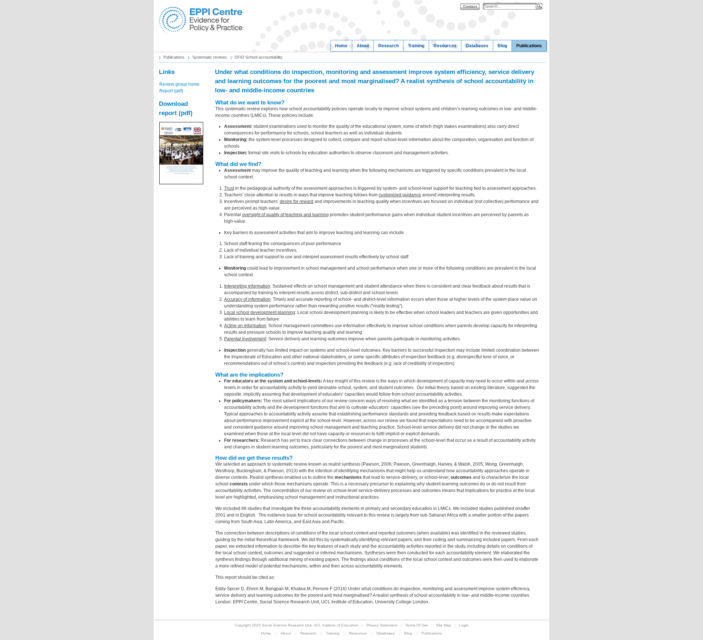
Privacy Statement (382, 625)
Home (341, 45)
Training (416, 45)
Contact (470, 6)
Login (464, 625)
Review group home (179, 84)
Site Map (443, 625)
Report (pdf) (171, 90)
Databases (477, 45)
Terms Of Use (416, 625)
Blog (502, 45)
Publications (529, 45)
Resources (445, 45)
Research (388, 45)
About (363, 45)
